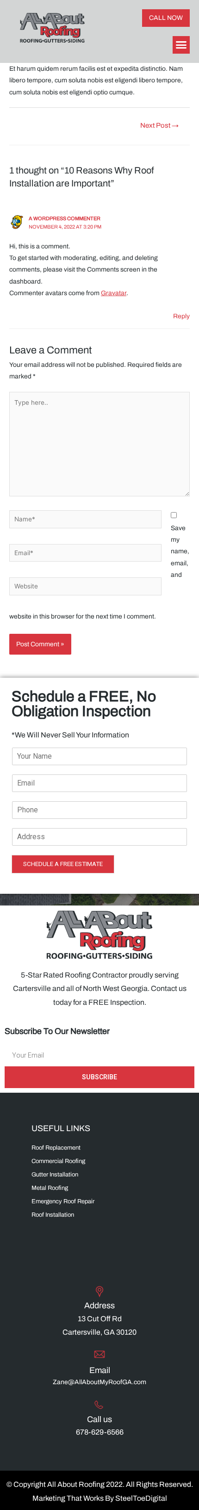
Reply (181, 316)
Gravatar (113, 293)
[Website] (85, 588)
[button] (166, 18)
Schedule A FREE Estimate (63, 863)
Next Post (159, 125)
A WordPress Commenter (64, 218)
